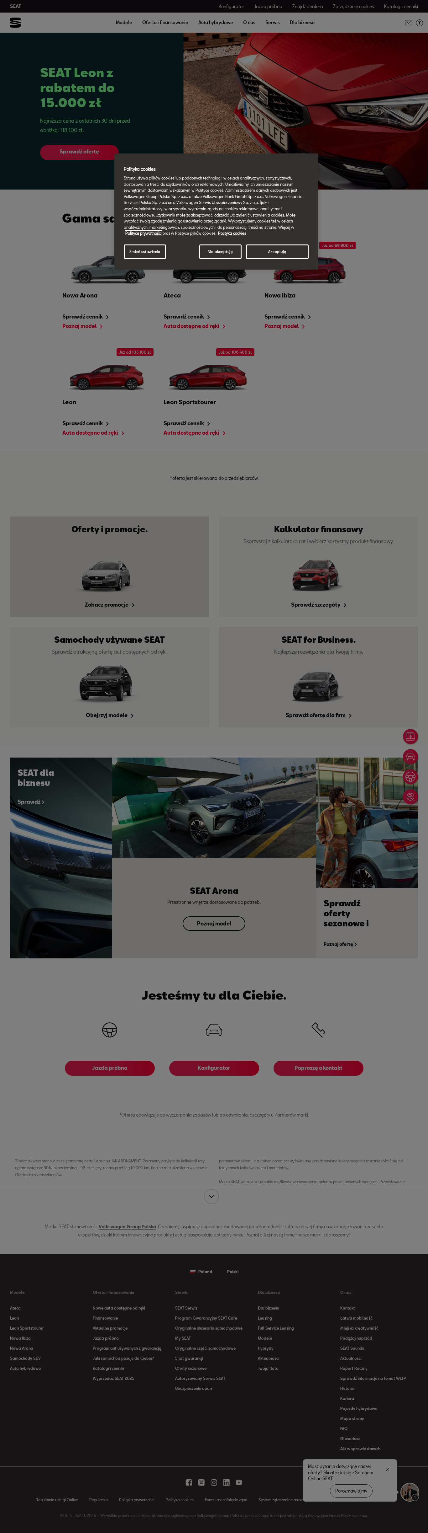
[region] (216, 211)
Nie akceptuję (220, 251)
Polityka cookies (232, 233)
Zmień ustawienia (144, 251)
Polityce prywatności (143, 233)
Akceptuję (277, 251)
